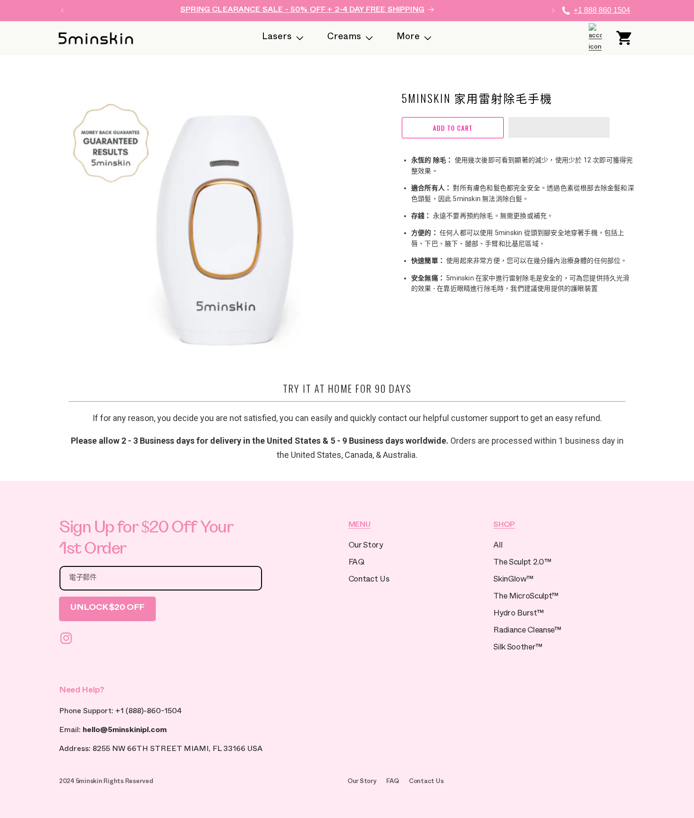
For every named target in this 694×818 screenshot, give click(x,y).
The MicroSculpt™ (526, 597)
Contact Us (368, 580)
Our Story (365, 546)
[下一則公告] (553, 10)
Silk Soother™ (517, 648)
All (497, 546)
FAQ (356, 563)
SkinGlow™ (513, 580)
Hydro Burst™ (518, 614)
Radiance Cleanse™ (527, 631)
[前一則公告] (62, 10)
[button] (558, 128)
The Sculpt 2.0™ (522, 563)
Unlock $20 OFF (107, 609)
